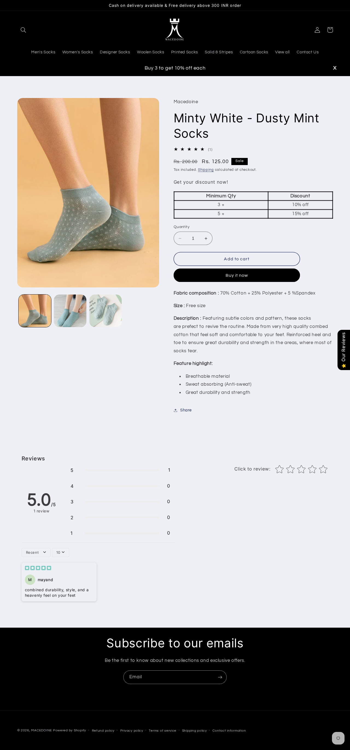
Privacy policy (131, 730)
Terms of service (162, 730)
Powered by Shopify (69, 730)
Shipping (206, 170)
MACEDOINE (41, 730)
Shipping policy (194, 730)
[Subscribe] (220, 677)
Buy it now (237, 275)
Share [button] (186, 410)
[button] (23, 30)
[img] (38, 568)
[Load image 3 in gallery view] (105, 311)
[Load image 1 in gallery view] (35, 311)
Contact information (229, 730)
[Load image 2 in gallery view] (70, 311)
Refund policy (103, 730)
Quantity (181, 227)
